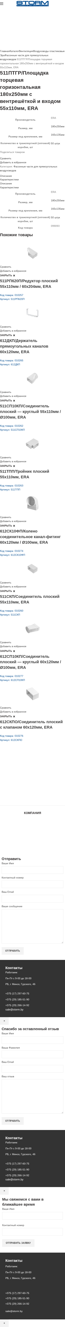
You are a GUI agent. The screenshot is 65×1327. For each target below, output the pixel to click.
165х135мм (57, 134)
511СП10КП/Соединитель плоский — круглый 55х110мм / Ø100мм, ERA (30, 411)
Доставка (32, 845)
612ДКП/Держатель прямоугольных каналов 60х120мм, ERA (24, 346)
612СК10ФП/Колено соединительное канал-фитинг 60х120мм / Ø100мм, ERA (30, 537)
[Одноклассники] (5, 155)
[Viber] (14, 155)
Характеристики (9, 179)
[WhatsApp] (7, 155)
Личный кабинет (32, 838)
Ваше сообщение (12, 906)
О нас (32, 827)
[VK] (10, 155)
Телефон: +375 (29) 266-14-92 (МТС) (28, 782)
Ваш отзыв (8, 1076)
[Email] (3, 155)
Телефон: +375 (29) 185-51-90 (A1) (26, 777)
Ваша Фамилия (11, 1047)
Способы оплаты (33, 848)
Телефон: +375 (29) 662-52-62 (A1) (26, 767)
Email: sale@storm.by (18, 797)
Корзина (32, 841)
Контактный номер (13, 877)
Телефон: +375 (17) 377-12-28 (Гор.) (27, 787)
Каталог (14, 51)
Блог (32, 831)
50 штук (55, 143)
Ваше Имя (8, 863)
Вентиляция (26, 51)
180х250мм (57, 126)
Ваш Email (8, 891)
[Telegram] (12, 155)
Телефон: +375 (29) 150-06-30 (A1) (26, 772)
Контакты (32, 834)
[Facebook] (1, 155)
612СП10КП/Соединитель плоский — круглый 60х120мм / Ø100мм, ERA (30, 662)
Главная (5, 51)
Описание (6, 175)
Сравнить (5, 158)
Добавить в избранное (13, 162)
